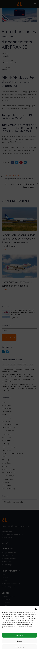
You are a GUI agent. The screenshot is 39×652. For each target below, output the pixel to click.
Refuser (19, 641)
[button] (36, 608)
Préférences (19, 647)
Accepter (19, 635)
